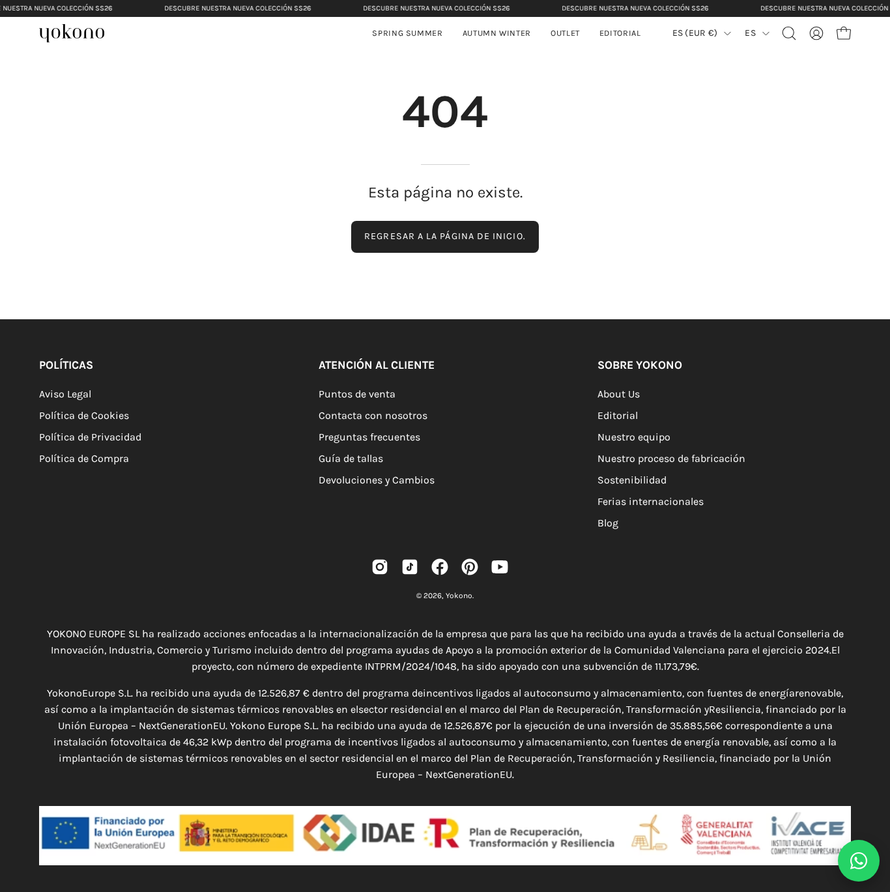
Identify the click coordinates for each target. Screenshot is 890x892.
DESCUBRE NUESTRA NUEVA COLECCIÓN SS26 (237, 8)
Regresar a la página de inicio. (444, 236)
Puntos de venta (357, 394)
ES (750, 32)
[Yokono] (78, 35)
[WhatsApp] (859, 861)
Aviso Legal (65, 394)
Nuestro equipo (633, 437)
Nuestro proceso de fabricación (671, 458)
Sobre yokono (639, 364)
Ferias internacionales (650, 501)
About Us (618, 394)
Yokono (459, 595)
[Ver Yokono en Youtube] (500, 567)
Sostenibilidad (632, 480)
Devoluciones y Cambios (377, 480)
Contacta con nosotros (373, 415)
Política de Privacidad (90, 437)
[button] (497, 33)
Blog (607, 523)
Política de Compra (84, 458)
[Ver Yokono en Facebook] (440, 567)
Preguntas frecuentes (369, 437)
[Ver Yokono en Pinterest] (470, 567)
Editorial (617, 415)
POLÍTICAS (66, 364)
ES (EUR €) (695, 32)
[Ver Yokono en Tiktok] (410, 567)
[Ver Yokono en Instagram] (380, 567)
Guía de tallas (351, 458)
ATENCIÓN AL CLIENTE (377, 364)
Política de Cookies (84, 415)
